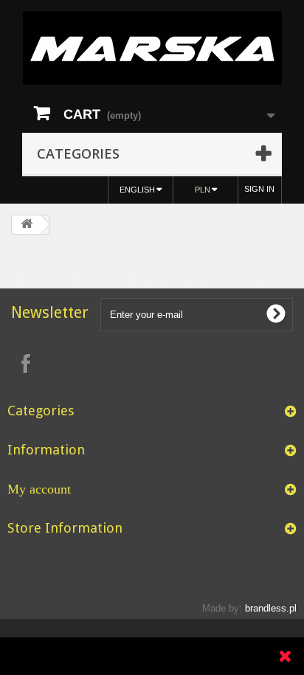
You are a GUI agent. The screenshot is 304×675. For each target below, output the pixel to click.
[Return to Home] (27, 224)
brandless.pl (271, 608)
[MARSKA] (152, 48)
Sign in (259, 188)
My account (39, 489)
